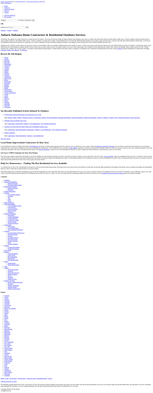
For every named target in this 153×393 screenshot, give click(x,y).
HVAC (10, 276)
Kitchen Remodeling (77, 117)
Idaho (5, 315)
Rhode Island (8, 358)
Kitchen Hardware (13, 223)
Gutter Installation (13, 253)
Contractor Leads (31, 378)
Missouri (24, 50)
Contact (6, 12)
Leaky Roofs (11, 255)
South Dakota (8, 361)
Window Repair (12, 287)
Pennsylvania (8, 356)
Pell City (6, 99)
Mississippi (7, 334)
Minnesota (7, 332)
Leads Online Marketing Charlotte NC (36, 1)
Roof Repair (11, 258)
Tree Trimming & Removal (48, 123)
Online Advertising (20, 1)
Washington (7, 370)
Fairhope (6, 73)
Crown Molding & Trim (14, 206)
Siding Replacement (13, 265)
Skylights (10, 284)
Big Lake (6, 62)
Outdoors (15, 30)
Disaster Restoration (124, 117)
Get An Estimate (108, 156)
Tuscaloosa (7, 107)
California (7, 302)
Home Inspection (135, 117)
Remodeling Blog (42, 378)
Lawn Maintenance (34, 123)
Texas (6, 364)
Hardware (10, 190)
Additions (105, 117)
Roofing (10, 117)
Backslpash (11, 215)
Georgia (6, 311)
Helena (6, 80)
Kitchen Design (12, 222)
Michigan (7, 331)
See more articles (5, 139)
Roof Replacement (13, 260)
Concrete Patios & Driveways (16, 233)
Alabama (3, 30)
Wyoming (7, 375)
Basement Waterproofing (15, 185)
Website (3, 1)
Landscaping (37, 117)
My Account (7, 17)
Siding (15, 117)
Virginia (6, 369)
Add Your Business (9, 15)
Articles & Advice (9, 9)
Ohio (5, 351)
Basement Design (13, 183)
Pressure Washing (13, 244)
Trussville (7, 105)
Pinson (6, 101)
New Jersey (7, 343)
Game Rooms (11, 207)
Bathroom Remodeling (90, 117)
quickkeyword (5, 27)
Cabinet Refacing (13, 218)
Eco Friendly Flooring (14, 194)
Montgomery (8, 89)
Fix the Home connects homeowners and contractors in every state (22, 114)
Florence (6, 75)
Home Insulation (12, 274)
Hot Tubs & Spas (12, 239)
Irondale (6, 85)
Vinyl (9, 199)
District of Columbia (10, 308)
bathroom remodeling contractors (105, 146)
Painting (43, 117)
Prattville (6, 102)
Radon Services (12, 279)
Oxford (6, 94)
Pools (9, 242)
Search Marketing (9, 1)
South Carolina (8, 359)
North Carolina (8, 348)
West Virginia (8, 372)
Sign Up (6, 11)
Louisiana (7, 324)
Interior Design (12, 210)
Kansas (6, 321)
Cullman (6, 69)
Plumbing (10, 277)
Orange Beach (8, 91)
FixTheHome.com (35, 146)
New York (7, 347)
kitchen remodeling (44, 149)
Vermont (6, 367)
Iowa (5, 319)
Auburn (9, 30)
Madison (6, 86)
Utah (5, 366)
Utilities (19, 117)
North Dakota (8, 350)
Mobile (6, 88)
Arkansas (6, 300)
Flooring (99, 117)
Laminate (10, 196)
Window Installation (13, 285)
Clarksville (7, 65)
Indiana (6, 318)
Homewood (7, 81)
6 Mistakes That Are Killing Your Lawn (15, 120)
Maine (6, 326)
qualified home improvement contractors (113, 173)
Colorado (6, 303)
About (7, 378)
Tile (9, 198)
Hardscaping (19, 123)
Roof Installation (12, 257)
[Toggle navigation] (11, 3)
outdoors (119, 48)
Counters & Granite (13, 220)
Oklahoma (7, 353)
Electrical (10, 271)
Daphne (6, 70)
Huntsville (7, 83)
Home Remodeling (52, 117)
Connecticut (7, 305)
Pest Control (7, 250)
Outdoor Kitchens (13, 241)
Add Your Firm (5, 381)
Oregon (6, 354)
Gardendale (7, 77)
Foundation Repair (13, 237)
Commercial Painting (14, 247)
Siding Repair (11, 263)
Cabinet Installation (13, 217)
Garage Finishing (12, 209)
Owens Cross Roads (10, 93)
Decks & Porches (13, 234)
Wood (9, 201)
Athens (6, 57)
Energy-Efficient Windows (15, 282)
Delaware (7, 307)
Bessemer (7, 61)
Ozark (6, 96)
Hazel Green (7, 78)
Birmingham (7, 64)
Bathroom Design (13, 188)
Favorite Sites (21, 378)
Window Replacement (14, 289)
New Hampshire (8, 342)
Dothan (6, 72)
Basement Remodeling (64, 117)
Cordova (6, 67)
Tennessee (3, 50)
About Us (7, 7)
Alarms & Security (13, 269)
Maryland (7, 327)
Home (6, 6)
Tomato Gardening (9, 133)
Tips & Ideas (13, 378)
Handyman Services (13, 273)
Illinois (9, 50)
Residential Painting (13, 249)
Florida (6, 310)
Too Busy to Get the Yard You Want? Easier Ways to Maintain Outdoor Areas (26, 126)
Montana (6, 337)
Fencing (10, 236)
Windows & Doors (27, 117)
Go (33, 20)
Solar (116, 117)
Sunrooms (10, 212)
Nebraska (7, 339)
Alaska (6, 297)
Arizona (6, 299)
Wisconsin (7, 374)
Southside (7, 104)
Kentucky (7, 323)
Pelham (6, 97)
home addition (73, 148)
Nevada (6, 340)
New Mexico (15, 50)
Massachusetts (8, 329)
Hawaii (6, 313)
